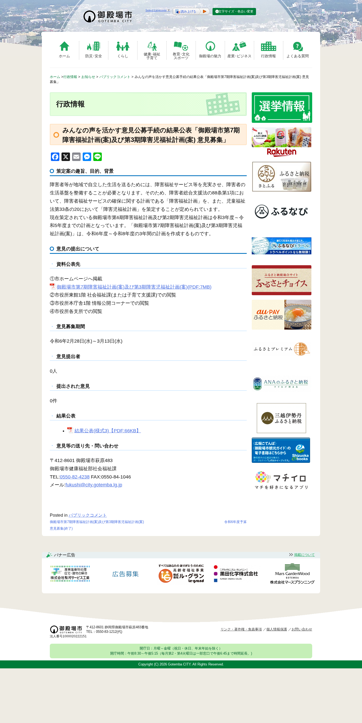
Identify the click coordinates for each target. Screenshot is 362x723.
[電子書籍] (281, 461)
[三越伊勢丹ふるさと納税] (281, 431)
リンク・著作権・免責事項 (241, 629)
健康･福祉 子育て (152, 56)
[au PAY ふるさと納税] (281, 328)
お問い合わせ (302, 629)
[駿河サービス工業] (70, 574)
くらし (122, 56)
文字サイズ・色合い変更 (235, 11)
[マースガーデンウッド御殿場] (292, 575)
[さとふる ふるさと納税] (281, 190)
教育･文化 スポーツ (181, 56)
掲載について (304, 555)
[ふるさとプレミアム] (281, 362)
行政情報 (268, 56)
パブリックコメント (88, 515)
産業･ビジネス (239, 56)
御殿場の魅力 (210, 56)
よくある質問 (297, 56)
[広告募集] (125, 574)
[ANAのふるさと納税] (281, 397)
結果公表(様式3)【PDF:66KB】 (107, 430)
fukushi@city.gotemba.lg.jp (93, 484)
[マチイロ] (281, 491)
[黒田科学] (236, 574)
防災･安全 (93, 56)
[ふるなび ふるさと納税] (281, 225)
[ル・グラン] (181, 575)
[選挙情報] (282, 121)
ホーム (64, 56)
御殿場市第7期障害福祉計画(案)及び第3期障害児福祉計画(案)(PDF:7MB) (134, 287)
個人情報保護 (276, 629)
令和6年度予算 (235, 522)
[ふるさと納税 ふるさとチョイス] (281, 293)
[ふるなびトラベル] (281, 259)
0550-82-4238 (75, 477)
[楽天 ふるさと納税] (281, 156)
